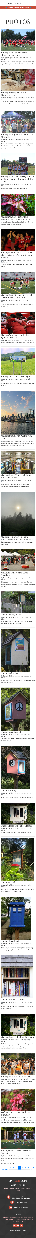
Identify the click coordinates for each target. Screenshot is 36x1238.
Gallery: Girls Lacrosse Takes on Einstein (16, 1151)
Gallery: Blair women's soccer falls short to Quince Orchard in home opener (17, 255)
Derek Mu (6, 219)
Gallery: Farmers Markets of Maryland (14, 573)
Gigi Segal (6, 1156)
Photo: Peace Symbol (11, 731)
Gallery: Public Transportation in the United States (16, 476)
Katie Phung (7, 98)
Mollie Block (7, 1117)
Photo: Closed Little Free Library (16, 825)
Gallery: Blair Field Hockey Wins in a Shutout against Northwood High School (17, 179)
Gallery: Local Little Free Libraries (17, 1037)
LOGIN (24, 1231)
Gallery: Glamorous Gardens (14, 216)
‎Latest (13, 1185)
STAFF (19, 1231)
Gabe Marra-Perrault (10, 260)
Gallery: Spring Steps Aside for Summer (15, 1113)
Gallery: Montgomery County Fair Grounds (17, 135)
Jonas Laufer (7, 340)
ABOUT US (13, 1231)
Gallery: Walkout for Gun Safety (16, 1076)
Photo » (3, 59)
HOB (23, 1185)
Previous (5, 1169)
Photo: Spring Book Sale (12, 673)
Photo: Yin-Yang (9, 790)
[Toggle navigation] (33, 3)
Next (32, 1168)
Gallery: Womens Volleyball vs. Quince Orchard (15, 336)
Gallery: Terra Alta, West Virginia (16, 376)
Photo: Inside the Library (13, 999)
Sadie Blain (6, 441)
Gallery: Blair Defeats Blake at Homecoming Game (15, 53)
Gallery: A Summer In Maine (14, 536)
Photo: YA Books (8, 882)
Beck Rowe (6, 539)
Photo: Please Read (10, 941)
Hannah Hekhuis (8, 140)
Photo (19, 1185)
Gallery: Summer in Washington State (16, 437)
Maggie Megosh (8, 58)
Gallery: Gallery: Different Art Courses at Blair (15, 93)
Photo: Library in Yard (11, 614)
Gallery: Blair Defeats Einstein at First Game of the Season (16, 296)
